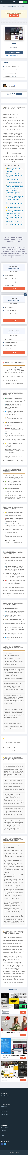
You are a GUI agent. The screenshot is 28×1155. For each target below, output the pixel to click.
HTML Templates (5, 1117)
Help (2, 1133)
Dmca (2, 1135)
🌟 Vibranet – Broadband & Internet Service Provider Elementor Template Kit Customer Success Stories (14, 212)
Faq (2, 1098)
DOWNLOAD (5, 1012)
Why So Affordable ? (14, 52)
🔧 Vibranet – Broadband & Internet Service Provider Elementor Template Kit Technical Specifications (14, 198)
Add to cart (14, 47)
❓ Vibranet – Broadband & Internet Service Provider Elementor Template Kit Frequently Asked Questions (14, 217)
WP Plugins (4, 1106)
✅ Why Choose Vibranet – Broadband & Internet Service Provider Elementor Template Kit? (14, 181)
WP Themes (4, 1109)
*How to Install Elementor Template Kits (14, 55)
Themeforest (9, 6)
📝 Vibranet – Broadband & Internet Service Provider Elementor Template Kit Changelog (14, 203)
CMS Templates (4, 1114)
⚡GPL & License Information (13, 207)
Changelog (3, 1130)
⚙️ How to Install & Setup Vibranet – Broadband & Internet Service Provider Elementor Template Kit (14, 192)
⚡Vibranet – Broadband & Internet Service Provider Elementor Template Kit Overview (14, 170)
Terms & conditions (5, 1095)
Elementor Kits (3, 6)
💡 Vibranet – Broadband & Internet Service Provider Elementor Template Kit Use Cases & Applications (14, 187)
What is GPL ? (4, 1127)
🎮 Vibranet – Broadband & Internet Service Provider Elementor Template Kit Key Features (14, 175)
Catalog (3, 1119)
